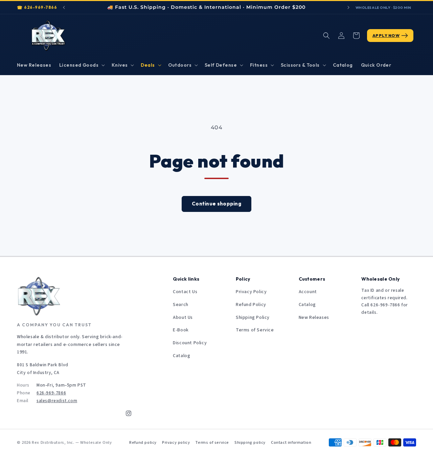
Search (180, 304)
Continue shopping (216, 203)
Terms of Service (255, 330)
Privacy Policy (251, 291)
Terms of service (212, 442)
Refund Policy (251, 304)
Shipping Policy (253, 317)
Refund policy (143, 442)
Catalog (181, 355)
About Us (183, 317)
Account (308, 291)
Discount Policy (190, 343)
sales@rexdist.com (57, 400)
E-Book (181, 330)
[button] (81, 65)
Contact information (291, 442)
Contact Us (185, 291)
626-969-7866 (40, 7)
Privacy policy (176, 442)
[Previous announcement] (63, 7)
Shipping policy (250, 442)
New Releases (314, 317)
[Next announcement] (348, 7)
